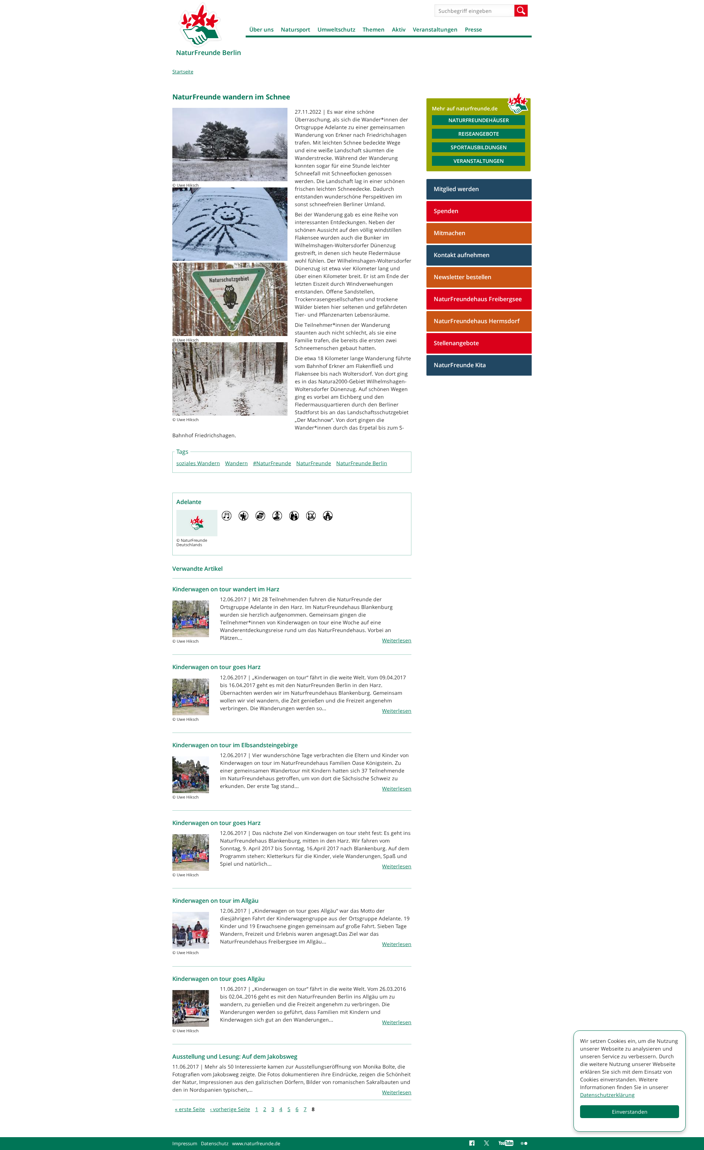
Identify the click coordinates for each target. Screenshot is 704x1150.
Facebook (473, 1143)
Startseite (182, 71)
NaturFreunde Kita (460, 365)
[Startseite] (200, 25)
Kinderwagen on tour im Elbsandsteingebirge (235, 745)
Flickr (524, 1143)
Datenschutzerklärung (607, 1094)
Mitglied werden (456, 189)
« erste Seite (190, 1109)
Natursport (295, 29)
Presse (473, 29)
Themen (374, 29)
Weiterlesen (396, 640)
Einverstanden (630, 1111)
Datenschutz (214, 1143)
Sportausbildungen (479, 147)
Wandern (236, 463)
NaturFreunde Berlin (361, 463)
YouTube (506, 1143)
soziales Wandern (198, 463)
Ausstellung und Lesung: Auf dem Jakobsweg (234, 1056)
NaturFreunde (313, 463)
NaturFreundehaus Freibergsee (478, 299)
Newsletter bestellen (462, 277)
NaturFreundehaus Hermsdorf (477, 321)
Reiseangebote (478, 133)
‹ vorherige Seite (230, 1109)
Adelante (188, 502)
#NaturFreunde (272, 463)
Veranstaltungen (435, 29)
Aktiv (399, 29)
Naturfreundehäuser (478, 120)
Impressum (184, 1143)
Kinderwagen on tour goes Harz (216, 667)
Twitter (487, 1143)
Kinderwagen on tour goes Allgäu (218, 979)
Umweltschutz (336, 29)
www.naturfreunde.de (256, 1143)
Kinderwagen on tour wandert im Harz (225, 589)
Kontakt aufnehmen (461, 255)
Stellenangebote (456, 343)
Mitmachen (449, 233)
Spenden (446, 211)
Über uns (261, 29)
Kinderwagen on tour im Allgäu (215, 901)
